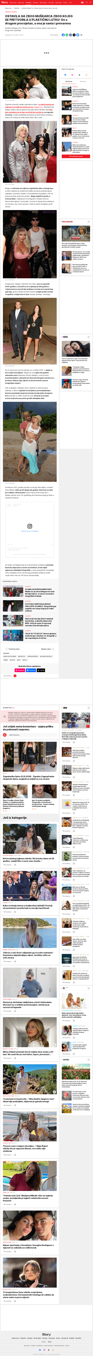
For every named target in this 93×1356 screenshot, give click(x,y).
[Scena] (50, 1342)
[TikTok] (79, 75)
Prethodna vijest (14, 649)
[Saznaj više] (88, 221)
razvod (12, 660)
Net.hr (5, 773)
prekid (6, 660)
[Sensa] (43, 1342)
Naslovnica (8, 8)
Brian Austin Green (10, 656)
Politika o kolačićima (37, 1345)
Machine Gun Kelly (46, 656)
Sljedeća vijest (46, 649)
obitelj (24, 660)
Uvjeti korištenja (48, 1345)
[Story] (4, 2)
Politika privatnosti (59, 1345)
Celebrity (16, 8)
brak (18, 660)
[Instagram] (72, 75)
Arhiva (67, 1345)
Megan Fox (38, 107)
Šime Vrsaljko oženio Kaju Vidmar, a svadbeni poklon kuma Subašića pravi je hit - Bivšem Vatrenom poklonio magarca (14, 804)
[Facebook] (65, 75)
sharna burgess (32, 656)
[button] (54, 34)
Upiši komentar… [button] (14, 735)
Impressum (27, 1345)
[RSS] (86, 75)
